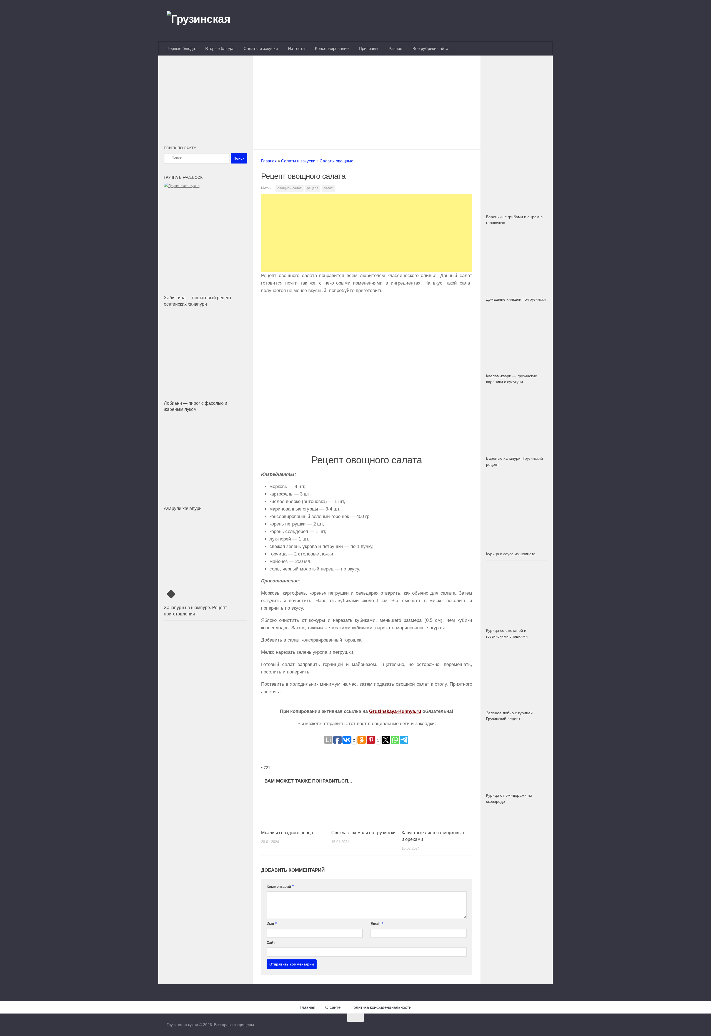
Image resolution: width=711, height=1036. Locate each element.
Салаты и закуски (261, 48)
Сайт (271, 943)
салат (328, 188)
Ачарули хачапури (183, 508)
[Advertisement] (366, 101)
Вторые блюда (219, 48)
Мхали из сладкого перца (287, 832)
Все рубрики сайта (430, 48)
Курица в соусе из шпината (510, 554)
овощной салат (289, 188)
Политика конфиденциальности (381, 1007)
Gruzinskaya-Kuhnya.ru (395, 711)
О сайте (333, 1007)
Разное (395, 48)
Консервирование (332, 48)
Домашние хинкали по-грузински (516, 299)
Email (376, 924)
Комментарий (280, 886)
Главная (269, 161)
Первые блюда (180, 48)
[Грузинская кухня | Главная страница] (205, 21)
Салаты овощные (336, 161)
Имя (272, 924)
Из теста (296, 48)
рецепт (312, 188)
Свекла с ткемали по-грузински (363, 832)
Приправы (368, 48)
